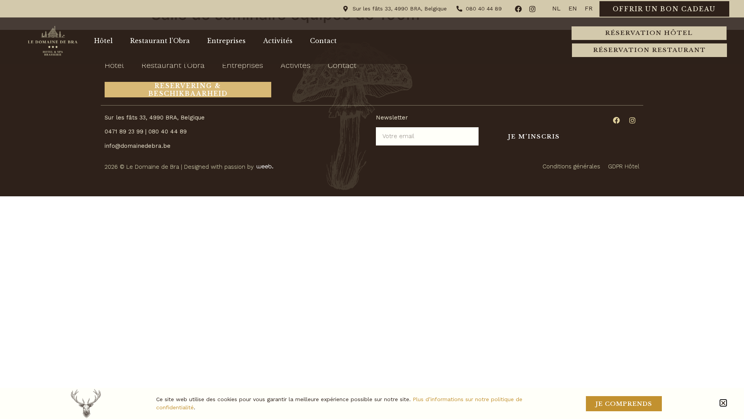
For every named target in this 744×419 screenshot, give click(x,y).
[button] (723, 403)
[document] (372, 209)
